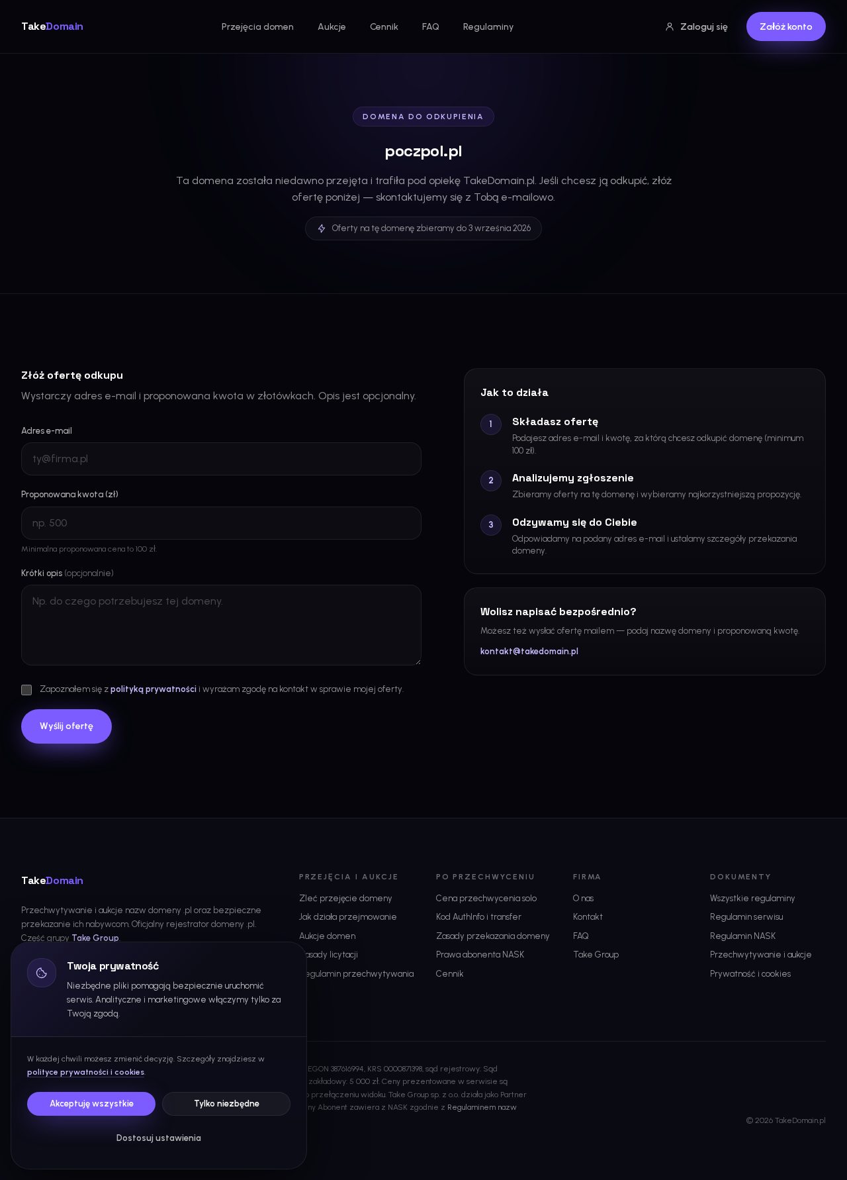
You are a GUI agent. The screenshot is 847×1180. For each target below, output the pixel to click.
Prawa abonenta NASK (480, 954)
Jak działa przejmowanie (348, 917)
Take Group (95, 938)
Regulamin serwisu (746, 917)
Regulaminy (488, 26)
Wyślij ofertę (66, 726)
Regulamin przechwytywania (356, 974)
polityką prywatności (154, 689)
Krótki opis (67, 573)
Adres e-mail (46, 431)
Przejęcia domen (258, 26)
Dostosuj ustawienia (158, 1138)
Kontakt (588, 917)
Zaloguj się (704, 26)
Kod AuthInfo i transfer (478, 917)
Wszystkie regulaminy (752, 898)
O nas (583, 898)
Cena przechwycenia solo (486, 898)
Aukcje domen (327, 936)
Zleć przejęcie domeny (345, 898)
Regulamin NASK (743, 936)
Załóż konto (786, 26)
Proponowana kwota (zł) (69, 494)
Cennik (384, 26)
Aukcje (332, 26)
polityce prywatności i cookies (85, 1072)
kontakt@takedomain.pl (529, 651)
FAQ (430, 26)
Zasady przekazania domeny (493, 936)
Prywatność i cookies (750, 974)
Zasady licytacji (328, 954)
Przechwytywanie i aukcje (761, 954)
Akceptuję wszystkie (92, 1103)
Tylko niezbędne (226, 1103)
